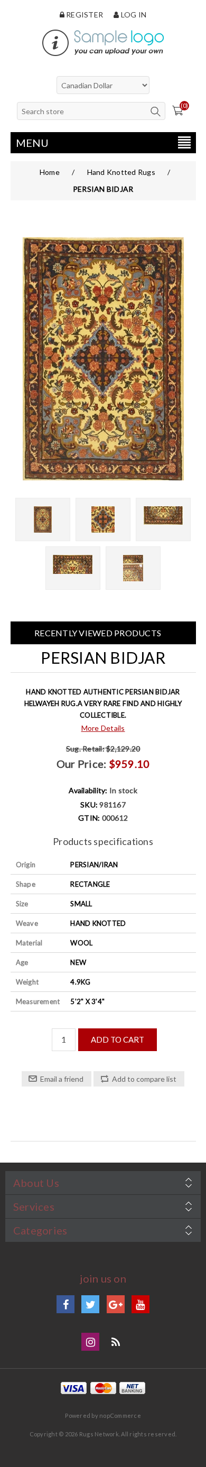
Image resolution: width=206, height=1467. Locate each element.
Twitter (90, 1304)
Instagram (90, 1342)
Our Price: (82, 763)
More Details (103, 727)
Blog (116, 1342)
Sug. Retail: (85, 748)
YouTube (140, 1304)
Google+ (116, 1304)
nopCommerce (120, 1415)
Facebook (65, 1304)
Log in (132, 14)
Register (83, 14)
